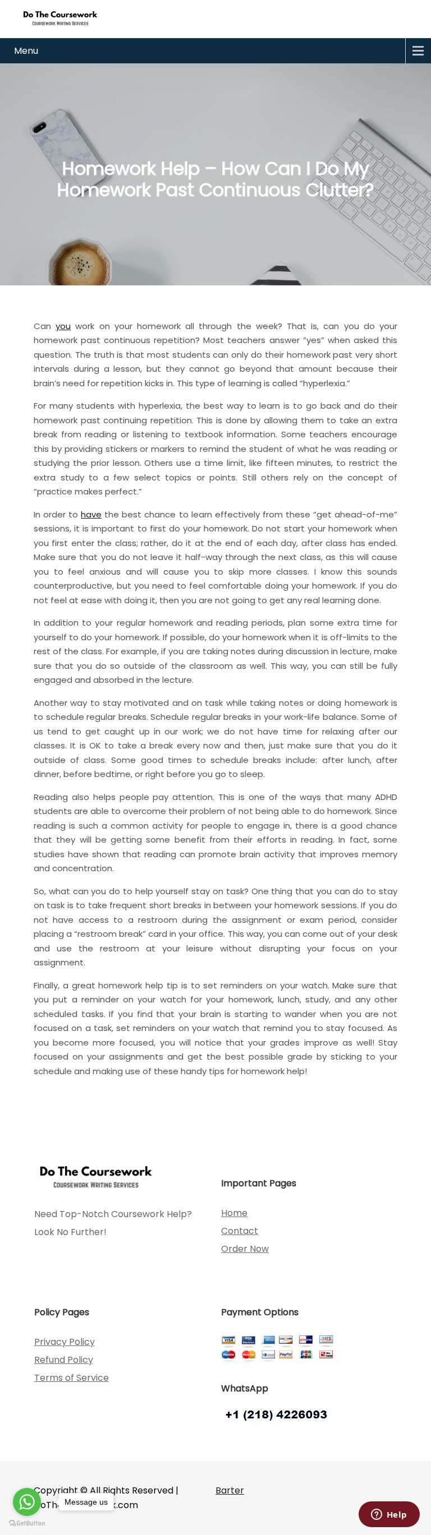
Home (234, 1212)
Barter (230, 1490)
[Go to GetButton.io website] (27, 1523)
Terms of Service (71, 1377)
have (91, 514)
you (63, 326)
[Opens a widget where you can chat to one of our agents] (389, 1515)
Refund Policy (63, 1359)
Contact (239, 1230)
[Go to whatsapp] (27, 1502)
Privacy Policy (64, 1341)
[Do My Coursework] (60, 17)
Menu (26, 50)
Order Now (245, 1248)
